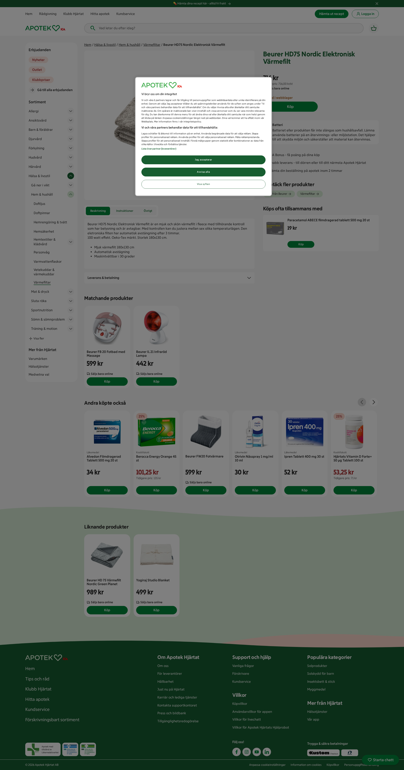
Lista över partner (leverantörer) (158, 148)
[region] (203, 136)
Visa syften (203, 184)
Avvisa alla (203, 171)
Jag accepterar (203, 159)
